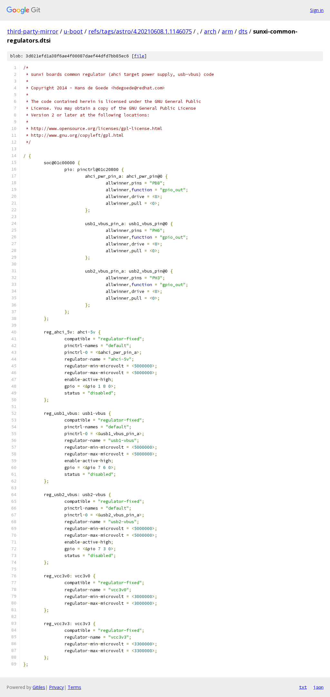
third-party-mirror (32, 31)
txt (303, 687)
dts (243, 31)
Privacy (56, 687)
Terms (74, 687)
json (318, 687)
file (139, 56)
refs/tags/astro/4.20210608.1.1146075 (140, 31)
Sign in (317, 10)
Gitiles (39, 687)
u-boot (73, 31)
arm (227, 31)
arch (210, 31)
